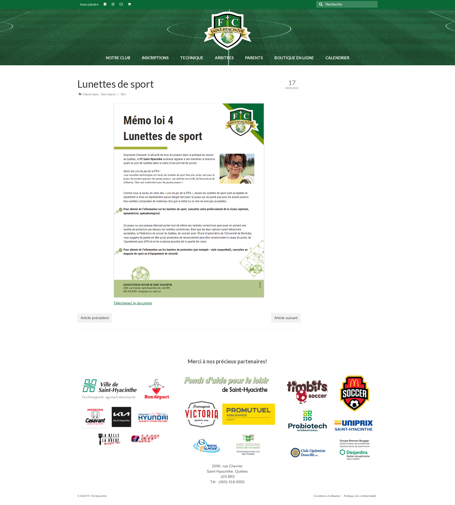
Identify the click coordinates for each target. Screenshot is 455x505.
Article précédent (95, 318)
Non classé (108, 94)
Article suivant (286, 318)
